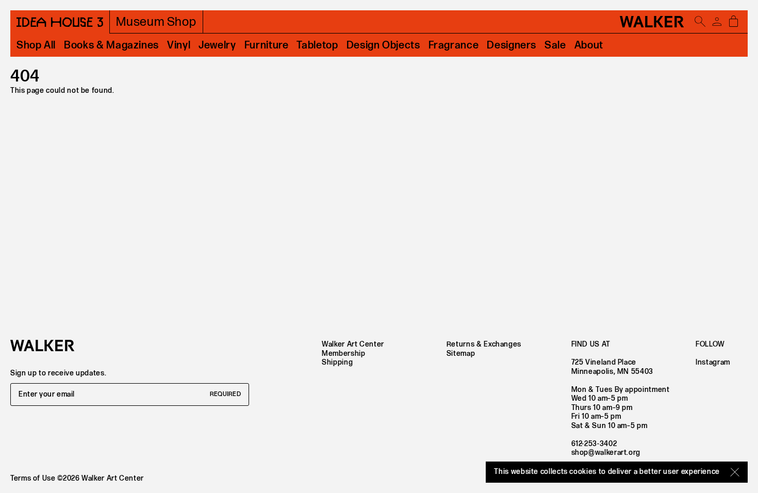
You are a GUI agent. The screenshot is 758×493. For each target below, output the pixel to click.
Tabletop (317, 45)
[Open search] (700, 21)
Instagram (713, 362)
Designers (511, 45)
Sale (555, 45)
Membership (343, 353)
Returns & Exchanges (484, 344)
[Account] (716, 21)
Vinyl (178, 45)
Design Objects (383, 45)
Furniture (266, 45)
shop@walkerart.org (606, 452)
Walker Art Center (353, 344)
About (588, 45)
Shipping (337, 362)
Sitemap (461, 353)
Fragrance (454, 45)
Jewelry (217, 45)
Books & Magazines (111, 45)
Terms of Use (33, 478)
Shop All (36, 45)
